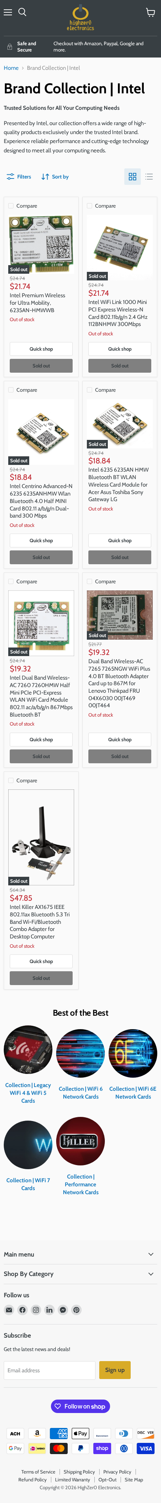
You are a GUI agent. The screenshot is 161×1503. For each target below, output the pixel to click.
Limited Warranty (72, 1479)
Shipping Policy (79, 1472)
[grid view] (132, 176)
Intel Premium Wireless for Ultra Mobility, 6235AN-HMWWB (37, 302)
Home (11, 68)
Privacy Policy (117, 1472)
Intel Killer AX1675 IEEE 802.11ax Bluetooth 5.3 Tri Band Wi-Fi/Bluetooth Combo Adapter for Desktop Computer (40, 922)
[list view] (149, 176)
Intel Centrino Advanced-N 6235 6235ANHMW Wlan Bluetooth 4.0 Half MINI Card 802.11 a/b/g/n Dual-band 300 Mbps (41, 501)
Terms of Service (38, 1472)
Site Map (134, 1479)
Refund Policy (32, 1479)
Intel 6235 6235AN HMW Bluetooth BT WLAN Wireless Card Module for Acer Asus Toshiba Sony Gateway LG (118, 484)
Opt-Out (107, 1479)
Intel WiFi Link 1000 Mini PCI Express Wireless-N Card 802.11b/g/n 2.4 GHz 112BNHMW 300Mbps (118, 313)
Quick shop (41, 349)
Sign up (115, 1369)
